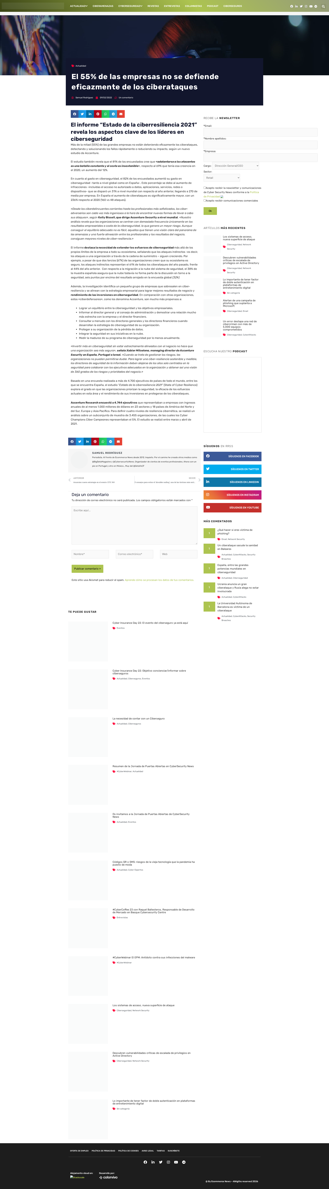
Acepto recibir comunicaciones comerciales (232, 200)
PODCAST (212, 6)
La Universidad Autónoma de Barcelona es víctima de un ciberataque (234, 607)
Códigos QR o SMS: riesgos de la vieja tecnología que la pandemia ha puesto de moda (154, 863)
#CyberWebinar (124, 771)
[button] (323, 6)
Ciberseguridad (124, 1010)
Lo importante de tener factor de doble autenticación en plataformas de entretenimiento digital (154, 1102)
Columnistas (193, 6)
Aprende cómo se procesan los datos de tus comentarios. (159, 580)
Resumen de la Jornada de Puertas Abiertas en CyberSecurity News (153, 766)
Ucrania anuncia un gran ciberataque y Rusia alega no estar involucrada (238, 588)
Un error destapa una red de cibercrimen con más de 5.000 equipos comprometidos (240, 325)
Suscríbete (174, 1151)
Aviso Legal (148, 1151)
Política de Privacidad (103, 1151)
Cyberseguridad (129, 6)
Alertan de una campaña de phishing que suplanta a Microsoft (239, 303)
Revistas (153, 6)
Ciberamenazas (103, 6)
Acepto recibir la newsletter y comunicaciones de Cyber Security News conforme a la (232, 192)
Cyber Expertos (135, 870)
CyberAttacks (249, 335)
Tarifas (161, 1151)
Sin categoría (123, 1109)
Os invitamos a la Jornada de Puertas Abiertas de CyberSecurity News (151, 815)
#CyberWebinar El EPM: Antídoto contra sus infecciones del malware (154, 957)
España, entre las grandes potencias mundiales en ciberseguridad (232, 569)
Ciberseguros (232, 6)
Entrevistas (172, 6)
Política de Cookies (128, 1151)
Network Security (140, 1010)
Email (245, 311)
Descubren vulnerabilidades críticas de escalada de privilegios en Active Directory (152, 1054)
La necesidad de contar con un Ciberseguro (139, 718)
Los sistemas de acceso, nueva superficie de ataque (143, 1005)
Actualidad (78, 6)
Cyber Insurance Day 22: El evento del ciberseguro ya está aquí (150, 622)
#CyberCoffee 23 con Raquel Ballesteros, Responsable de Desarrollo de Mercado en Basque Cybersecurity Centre (153, 911)
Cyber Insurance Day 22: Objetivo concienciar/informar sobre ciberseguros (149, 672)
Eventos (121, 628)
